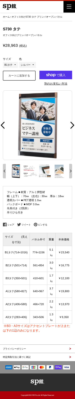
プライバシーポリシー (14, 348)
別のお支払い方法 (55, 83)
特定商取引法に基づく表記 (17, 357)
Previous (3, 125)
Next (72, 125)
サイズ (7, 58)
